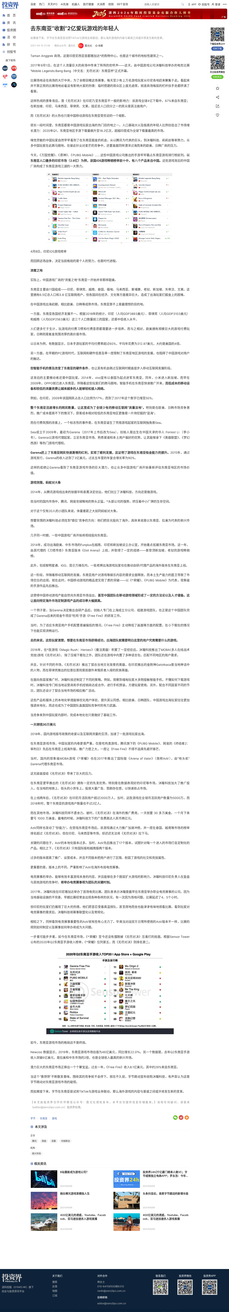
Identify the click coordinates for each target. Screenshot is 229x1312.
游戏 (54, 1118)
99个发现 (122, 4)
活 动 (11, 37)
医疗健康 (88, 4)
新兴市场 (36, 1153)
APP (193, 4)
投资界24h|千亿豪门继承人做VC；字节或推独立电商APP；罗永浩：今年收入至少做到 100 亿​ (166, 1174)
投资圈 (11, 30)
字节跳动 (134, 1076)
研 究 (11, 44)
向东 (97, 535)
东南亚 (43, 1118)
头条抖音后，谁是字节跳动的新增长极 (165, 1193)
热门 (41, 4)
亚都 (54, 1141)
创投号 (11, 52)
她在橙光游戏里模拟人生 (75, 1193)
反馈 (54, 1286)
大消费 (101, 4)
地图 (54, 1290)
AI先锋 (65, 4)
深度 (33, 4)
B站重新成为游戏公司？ (74, 1172)
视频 (111, 4)
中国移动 (76, 115)
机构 (32, 1147)
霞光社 (88, 45)
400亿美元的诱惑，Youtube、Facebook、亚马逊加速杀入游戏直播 (83, 1216)
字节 (32, 1118)
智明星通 (52, 565)
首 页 (11, 15)
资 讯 (11, 23)
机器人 (76, 4)
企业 (32, 1135)
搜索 (54, 1281)
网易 (44, 1141)
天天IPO (52, 4)
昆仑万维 (75, 565)
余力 (80, 813)
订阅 (54, 1295)
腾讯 (34, 1141)
